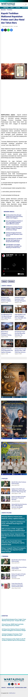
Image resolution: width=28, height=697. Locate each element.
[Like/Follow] (9, 685)
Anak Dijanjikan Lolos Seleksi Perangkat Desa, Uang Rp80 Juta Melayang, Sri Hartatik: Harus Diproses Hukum (14, 246)
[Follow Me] (12, 685)
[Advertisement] (14, 47)
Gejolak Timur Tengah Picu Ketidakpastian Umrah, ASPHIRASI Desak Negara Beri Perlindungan (13, 523)
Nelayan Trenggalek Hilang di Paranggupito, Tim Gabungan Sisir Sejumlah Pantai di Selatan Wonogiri (13, 549)
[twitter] (5, 30)
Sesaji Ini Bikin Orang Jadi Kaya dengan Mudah (19, 568)
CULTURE (18, 7)
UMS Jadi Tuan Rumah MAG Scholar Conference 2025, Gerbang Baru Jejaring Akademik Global (12, 542)
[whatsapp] (8, 30)
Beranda (3, 9)
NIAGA (12, 7)
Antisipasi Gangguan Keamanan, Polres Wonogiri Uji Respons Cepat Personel (14, 234)
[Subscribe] (18, 685)
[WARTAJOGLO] (8, 5)
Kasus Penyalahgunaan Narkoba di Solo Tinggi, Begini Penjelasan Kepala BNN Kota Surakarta (14, 222)
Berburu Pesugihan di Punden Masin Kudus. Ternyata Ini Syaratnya (19, 498)
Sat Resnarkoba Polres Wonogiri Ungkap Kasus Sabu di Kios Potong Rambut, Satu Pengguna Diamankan (14, 216)
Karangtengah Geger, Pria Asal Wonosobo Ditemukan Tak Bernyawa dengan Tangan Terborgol (20, 333)
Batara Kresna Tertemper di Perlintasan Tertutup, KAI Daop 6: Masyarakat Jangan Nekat (7, 333)
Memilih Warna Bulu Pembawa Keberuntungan (19, 482)
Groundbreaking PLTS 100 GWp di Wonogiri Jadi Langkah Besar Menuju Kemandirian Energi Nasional (14, 240)
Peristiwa (9, 9)
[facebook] (2, 30)
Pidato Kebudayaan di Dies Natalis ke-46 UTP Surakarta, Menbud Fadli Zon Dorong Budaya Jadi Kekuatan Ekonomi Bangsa (13, 639)
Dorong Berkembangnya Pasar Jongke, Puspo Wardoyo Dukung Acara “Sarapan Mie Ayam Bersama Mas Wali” (14, 620)
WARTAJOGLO (12, 693)
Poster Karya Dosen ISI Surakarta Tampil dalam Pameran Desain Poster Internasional (17, 585)
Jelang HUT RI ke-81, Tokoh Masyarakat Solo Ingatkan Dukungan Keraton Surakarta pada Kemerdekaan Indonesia (7, 350)
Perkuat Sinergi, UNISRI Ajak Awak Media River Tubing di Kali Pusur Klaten (12, 625)
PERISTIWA (5, 7)
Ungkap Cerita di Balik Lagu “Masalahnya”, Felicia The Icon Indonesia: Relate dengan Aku (19, 490)
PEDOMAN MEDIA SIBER (21, 687)
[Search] (26, 1)
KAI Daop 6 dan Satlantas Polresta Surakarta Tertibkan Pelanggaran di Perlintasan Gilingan (14, 228)
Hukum (4, 281)
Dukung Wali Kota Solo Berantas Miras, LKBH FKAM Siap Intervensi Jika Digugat (20, 350)
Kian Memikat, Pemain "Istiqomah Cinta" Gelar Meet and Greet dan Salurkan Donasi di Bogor (13, 535)
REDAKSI (3, 687)
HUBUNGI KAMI (10, 687)
